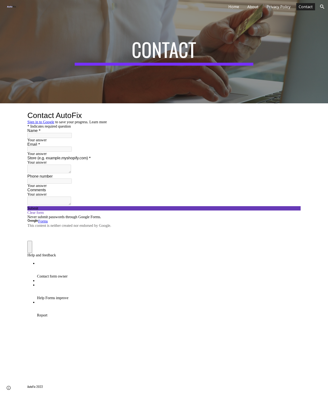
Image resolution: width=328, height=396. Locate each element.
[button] (322, 6)
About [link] (252, 6)
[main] (164, 52)
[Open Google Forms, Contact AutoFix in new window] (293, 115)
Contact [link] (306, 6)
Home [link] (233, 6)
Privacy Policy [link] (279, 6)
